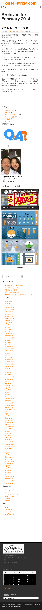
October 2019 (9, 351)
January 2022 (9, 316)
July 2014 (8, 453)
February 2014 (9, 461)
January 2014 (9, 463)
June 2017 (8, 392)
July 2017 (8, 390)
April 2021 (8, 329)
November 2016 (10, 405)
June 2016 (8, 416)
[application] (20, 199)
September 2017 (10, 385)
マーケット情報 (9, 117)
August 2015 (8, 429)
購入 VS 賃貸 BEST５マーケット (15, 292)
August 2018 (8, 370)
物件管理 (22, 31)
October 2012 (9, 483)
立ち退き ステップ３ (14, 28)
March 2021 (8, 331)
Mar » (10, 588)
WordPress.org (9, 514)
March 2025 (8, 301)
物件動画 (7, 119)
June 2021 (8, 325)
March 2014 (8, 459)
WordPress (36, 605)
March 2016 (8, 418)
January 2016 (9, 422)
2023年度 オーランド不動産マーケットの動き (19, 294)
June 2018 (8, 372)
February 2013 (9, 476)
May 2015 (8, 435)
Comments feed (9, 512)
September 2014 (10, 448)
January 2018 (9, 379)
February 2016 (9, 420)
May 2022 (8, 314)
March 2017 (8, 396)
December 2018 (10, 362)
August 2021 (8, 323)
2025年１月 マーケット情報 (14, 286)
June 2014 (8, 455)
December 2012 (10, 481)
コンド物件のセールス (11, 288)
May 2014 (8, 457)
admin (17, 31)
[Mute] (33, 208)
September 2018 (10, 368)
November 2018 (10, 364)
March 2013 (8, 474)
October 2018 (9, 366)
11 (9, 580)
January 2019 (9, 360)
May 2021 (8, 327)
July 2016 (8, 414)
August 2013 (8, 466)
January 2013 (9, 479)
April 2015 (8, 437)
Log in (6, 507)
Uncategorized (9, 110)
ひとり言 (7, 112)
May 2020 (8, 342)
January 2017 (9, 401)
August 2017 (8, 388)
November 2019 (10, 349)
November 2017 (10, 381)
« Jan (5, 588)
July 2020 (8, 340)
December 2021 (10, 318)
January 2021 (9, 336)
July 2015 (8, 431)
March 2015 (8, 440)
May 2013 (8, 472)
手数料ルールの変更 (11, 290)
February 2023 (9, 307)
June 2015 (8, 433)
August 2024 (8, 305)
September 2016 (10, 409)
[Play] (4, 208)
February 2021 (9, 334)
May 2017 (8, 394)
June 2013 (8, 470)
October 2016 (9, 407)
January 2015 (9, 442)
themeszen (17, 606)
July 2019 (8, 353)
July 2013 (8, 468)
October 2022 (9, 312)
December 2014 (10, 444)
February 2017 (9, 399)
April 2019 (8, 355)
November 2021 (10, 321)
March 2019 (8, 357)
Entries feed (8, 510)
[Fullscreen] (36, 208)
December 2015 (10, 424)
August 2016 (8, 411)
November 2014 (10, 446)
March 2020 (8, 344)
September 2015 (10, 427)
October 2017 (9, 383)
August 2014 (8, 450)
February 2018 (9, 377)
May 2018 (8, 375)
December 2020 (10, 338)
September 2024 (10, 303)
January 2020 (9, 346)
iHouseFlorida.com (18, 3)
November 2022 (10, 310)
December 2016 (10, 403)
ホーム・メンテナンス (11, 114)
